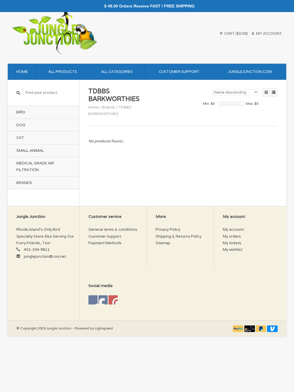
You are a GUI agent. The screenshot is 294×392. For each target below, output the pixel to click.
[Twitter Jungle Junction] (103, 299)
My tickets (232, 242)
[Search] (18, 93)
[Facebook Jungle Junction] (93, 299)
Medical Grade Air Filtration (35, 166)
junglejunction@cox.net (45, 256)
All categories (117, 71)
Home (22, 71)
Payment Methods (104, 242)
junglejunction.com (250, 71)
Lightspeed (104, 328)
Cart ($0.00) (236, 33)
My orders (232, 236)
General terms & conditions (112, 229)
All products (62, 71)
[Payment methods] (238, 328)
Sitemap (163, 242)
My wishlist (232, 249)
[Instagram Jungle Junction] (113, 299)
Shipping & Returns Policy (179, 236)
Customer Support (179, 71)
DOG (20, 125)
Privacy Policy (168, 229)
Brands (24, 182)
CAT (20, 137)
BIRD (20, 112)
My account (268, 33)
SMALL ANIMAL (30, 150)
